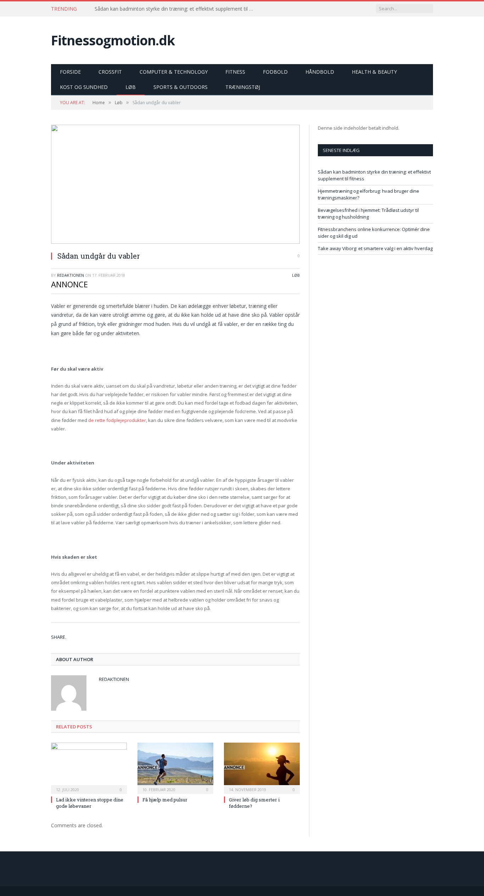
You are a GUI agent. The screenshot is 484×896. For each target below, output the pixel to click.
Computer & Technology (174, 71)
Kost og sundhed (84, 87)
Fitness (235, 71)
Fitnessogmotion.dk (113, 40)
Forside (70, 71)
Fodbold (275, 71)
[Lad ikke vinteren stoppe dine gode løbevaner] (89, 767)
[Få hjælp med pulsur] (175, 767)
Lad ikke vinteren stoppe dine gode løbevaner (89, 802)
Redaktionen (70, 275)
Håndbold (319, 71)
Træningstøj (242, 87)
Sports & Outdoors (180, 87)
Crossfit (110, 71)
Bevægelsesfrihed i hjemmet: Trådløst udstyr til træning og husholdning (368, 213)
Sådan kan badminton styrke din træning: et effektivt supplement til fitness (176, 9)
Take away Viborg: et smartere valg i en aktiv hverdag (375, 248)
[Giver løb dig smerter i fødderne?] (262, 767)
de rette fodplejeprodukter (117, 420)
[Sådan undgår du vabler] (175, 185)
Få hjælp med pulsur (164, 799)
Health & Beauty (374, 71)
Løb (130, 87)
